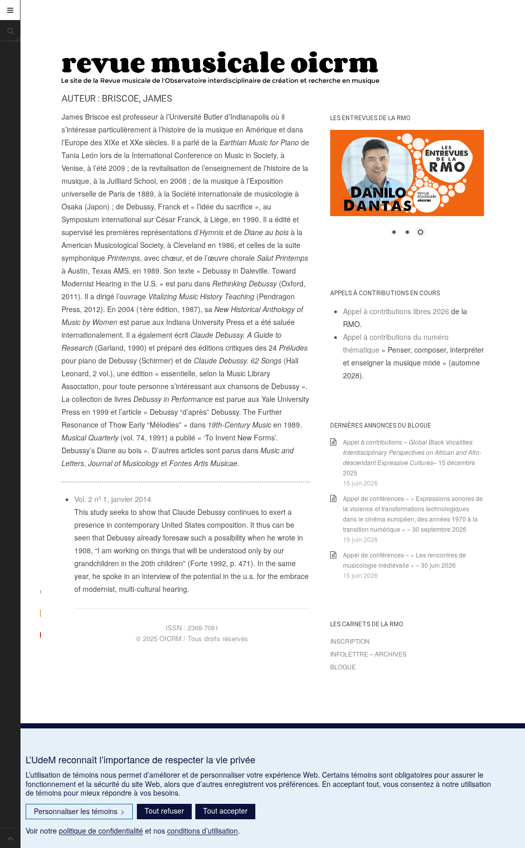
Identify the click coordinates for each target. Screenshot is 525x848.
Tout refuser (164, 810)
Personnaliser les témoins (79, 811)
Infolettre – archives (368, 653)
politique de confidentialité (101, 830)
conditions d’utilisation (202, 830)
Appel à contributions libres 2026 (396, 311)
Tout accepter (225, 810)
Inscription (350, 641)
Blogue (343, 666)
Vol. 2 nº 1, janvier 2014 (112, 499)
